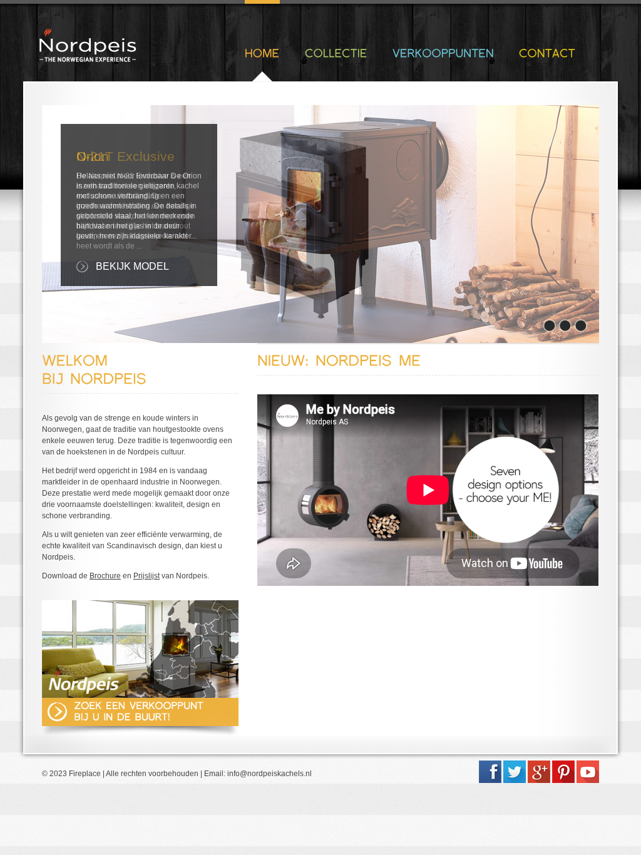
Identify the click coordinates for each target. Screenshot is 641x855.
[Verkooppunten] (443, 52)
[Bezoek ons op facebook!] (490, 780)
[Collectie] (336, 52)
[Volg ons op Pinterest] (563, 780)
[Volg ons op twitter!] (514, 780)
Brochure (105, 575)
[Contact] (547, 52)
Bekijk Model (132, 266)
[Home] (262, 52)
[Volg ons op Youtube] (588, 780)
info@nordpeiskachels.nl (269, 773)
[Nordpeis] (88, 58)
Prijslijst (146, 575)
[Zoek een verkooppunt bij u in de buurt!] (140, 722)
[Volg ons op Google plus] (539, 780)
